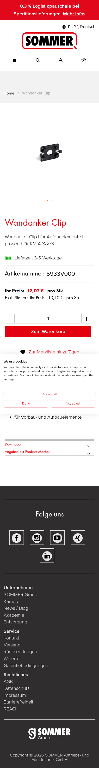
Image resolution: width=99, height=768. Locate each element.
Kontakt (11, 638)
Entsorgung (15, 622)
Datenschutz (17, 688)
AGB (8, 682)
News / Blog (16, 608)
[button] (78, 27)
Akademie (14, 615)
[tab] (49, 444)
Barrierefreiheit (18, 702)
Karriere (11, 601)
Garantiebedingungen (26, 665)
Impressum (15, 695)
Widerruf (12, 659)
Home (9, 93)
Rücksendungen (20, 652)
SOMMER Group (20, 595)
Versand (12, 645)
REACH (11, 709)
